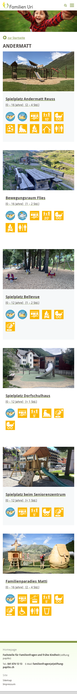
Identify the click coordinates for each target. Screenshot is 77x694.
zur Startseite (16, 38)
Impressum (9, 684)
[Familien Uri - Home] (18, 5)
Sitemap (7, 680)
